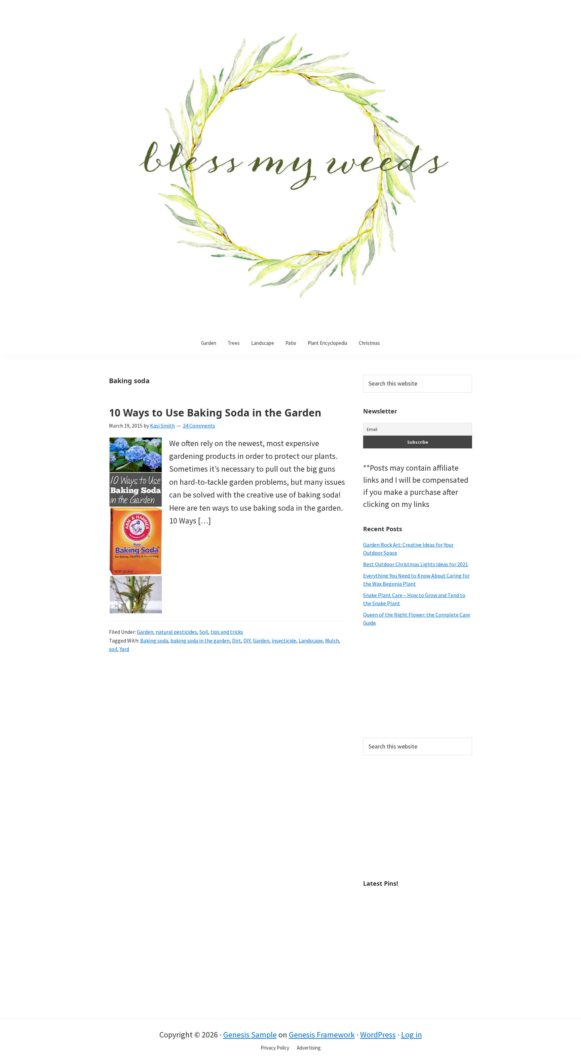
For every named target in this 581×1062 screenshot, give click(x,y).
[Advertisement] (417, 682)
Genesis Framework (322, 1034)
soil (113, 649)
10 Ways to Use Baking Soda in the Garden (215, 412)
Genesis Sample (250, 1034)
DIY (246, 640)
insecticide (284, 640)
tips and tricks (226, 631)
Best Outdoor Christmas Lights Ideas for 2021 (415, 564)
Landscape (311, 640)
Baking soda (154, 640)
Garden (145, 631)
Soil (203, 631)
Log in (411, 1034)
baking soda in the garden (200, 640)
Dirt (236, 640)
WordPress (378, 1034)
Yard (124, 649)
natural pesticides (176, 631)
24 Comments (199, 425)
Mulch (332, 640)
